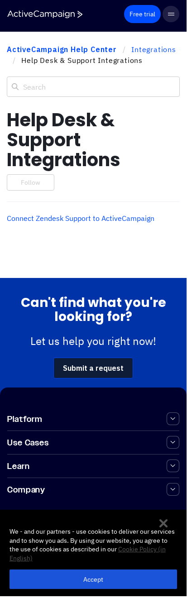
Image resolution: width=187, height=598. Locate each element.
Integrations (153, 49)
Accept (93, 579)
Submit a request (93, 368)
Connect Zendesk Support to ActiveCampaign (80, 218)
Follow (30, 182)
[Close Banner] (163, 523)
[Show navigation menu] (171, 14)
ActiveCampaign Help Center (62, 49)
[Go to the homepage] (44, 14)
